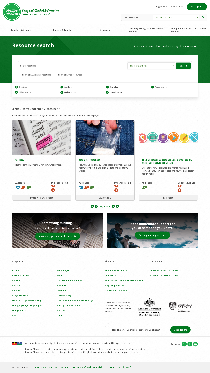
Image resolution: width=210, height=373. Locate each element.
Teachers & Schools (21, 30)
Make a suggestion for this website (57, 236)
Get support (196, 6)
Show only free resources (70, 74)
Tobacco (61, 315)
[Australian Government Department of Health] (151, 309)
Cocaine (16, 290)
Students (105, 30)
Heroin (60, 275)
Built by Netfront (126, 367)
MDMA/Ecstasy (64, 295)
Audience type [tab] (68, 92)
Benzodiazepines (20, 275)
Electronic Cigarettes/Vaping (26, 300)
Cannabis (16, 285)
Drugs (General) (20, 295)
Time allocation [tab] (114, 92)
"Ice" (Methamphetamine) (69, 280)
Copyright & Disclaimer (45, 367)
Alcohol (15, 270)
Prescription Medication (68, 305)
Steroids (61, 310)
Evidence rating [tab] (23, 92)
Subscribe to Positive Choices (163, 270)
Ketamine (61, 290)
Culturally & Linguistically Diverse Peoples (146, 30)
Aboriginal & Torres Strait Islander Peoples (188, 30)
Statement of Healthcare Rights (88, 367)
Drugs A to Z (161, 6)
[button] (203, 17)
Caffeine (16, 280)
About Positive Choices (116, 270)
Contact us (110, 275)
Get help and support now (152, 235)
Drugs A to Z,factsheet (41, 197)
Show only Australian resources (36, 74)
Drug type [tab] (21, 87)
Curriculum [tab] (112, 87)
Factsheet (168, 197)
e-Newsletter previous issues (163, 275)
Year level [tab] (66, 87)
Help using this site (114, 285)
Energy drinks (19, 310)
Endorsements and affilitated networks (124, 280)
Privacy (64, 367)
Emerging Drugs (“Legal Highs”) (27, 305)
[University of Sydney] (182, 309)
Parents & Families (63, 30)
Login (111, 367)
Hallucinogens (64, 270)
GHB (14, 315)
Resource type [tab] (159, 87)
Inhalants (61, 285)
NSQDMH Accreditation (116, 290)
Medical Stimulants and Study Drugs (75, 300)
